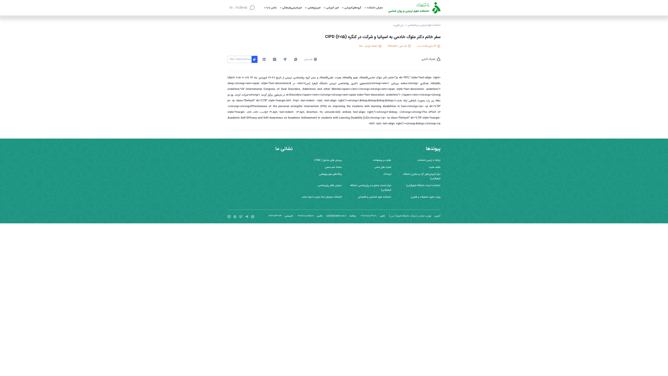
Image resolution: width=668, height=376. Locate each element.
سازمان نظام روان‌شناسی (330, 185)
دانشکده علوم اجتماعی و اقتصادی (374, 197)
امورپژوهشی (314, 8)
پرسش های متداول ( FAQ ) (328, 160)
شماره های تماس (382, 167)
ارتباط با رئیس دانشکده (429, 160)
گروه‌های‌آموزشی (352, 8)
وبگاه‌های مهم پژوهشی (330, 174)
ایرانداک (387, 174)
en (231, 8)
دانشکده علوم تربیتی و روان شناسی (408, 11)
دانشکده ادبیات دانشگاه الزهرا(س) (423, 185)
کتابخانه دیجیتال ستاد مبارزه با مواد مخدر (322, 197)
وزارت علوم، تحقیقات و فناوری (425, 197)
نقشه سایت (434, 167)
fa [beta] (241, 8)
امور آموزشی (332, 8)
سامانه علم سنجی (333, 167)
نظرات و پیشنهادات (382, 160)
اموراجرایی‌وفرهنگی (292, 8)
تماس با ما (272, 8)
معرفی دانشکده (375, 8)
